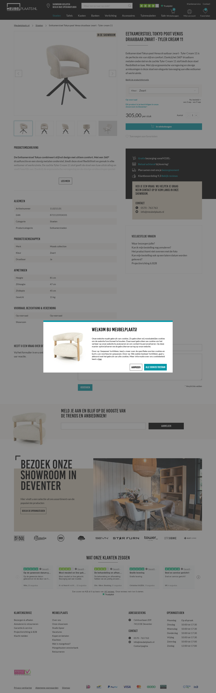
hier (100, 359)
